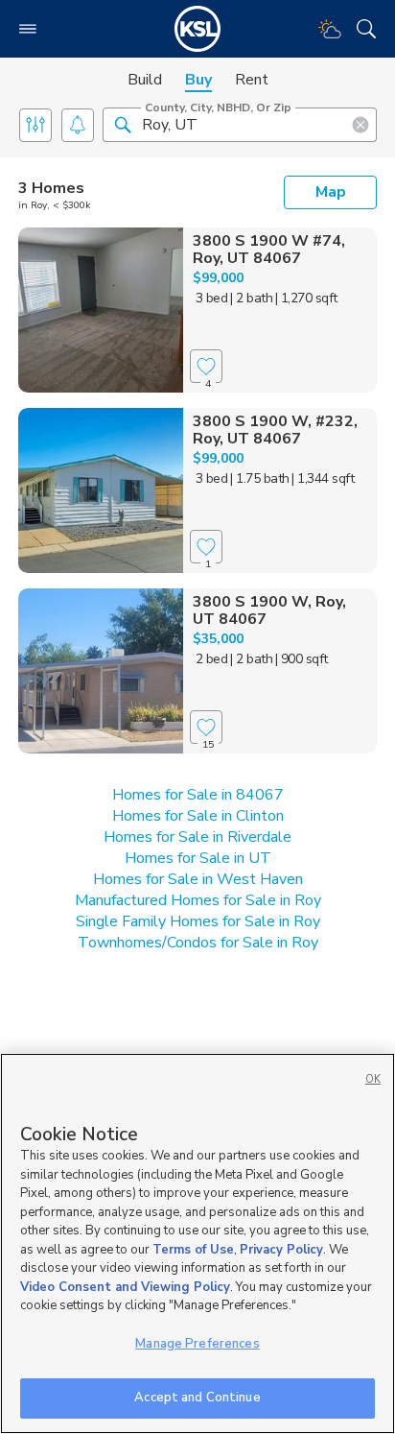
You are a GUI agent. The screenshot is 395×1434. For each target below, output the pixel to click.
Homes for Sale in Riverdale (197, 837)
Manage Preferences (197, 1343)
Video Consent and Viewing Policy (125, 1287)
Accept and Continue (197, 1397)
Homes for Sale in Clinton (198, 815)
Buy (198, 79)
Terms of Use (193, 1249)
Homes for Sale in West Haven (198, 879)
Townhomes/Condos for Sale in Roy (198, 942)
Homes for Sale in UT (198, 858)
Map (330, 192)
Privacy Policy (281, 1249)
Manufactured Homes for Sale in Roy (198, 900)
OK (373, 1079)
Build (145, 79)
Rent (251, 79)
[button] (122, 123)
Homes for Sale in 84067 (198, 794)
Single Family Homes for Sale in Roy (198, 921)
